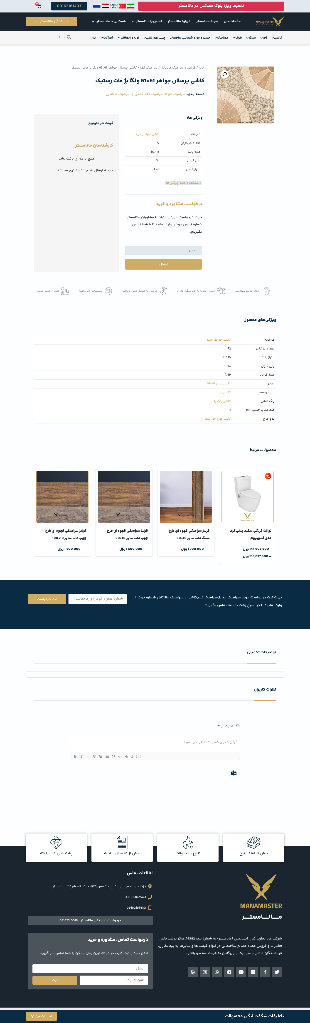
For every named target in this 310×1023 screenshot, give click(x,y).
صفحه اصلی (232, 21)
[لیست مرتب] (101, 756)
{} (132, 756)
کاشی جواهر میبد (147, 134)
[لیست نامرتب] (107, 756)
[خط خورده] (94, 756)
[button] (225, 74)
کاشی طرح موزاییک (217, 418)
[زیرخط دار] (88, 756)
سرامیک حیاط (175, 94)
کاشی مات (224, 392)
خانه (201, 67)
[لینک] (126, 756)
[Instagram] (205, 972)
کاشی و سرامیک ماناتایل (178, 67)
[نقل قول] (113, 756)
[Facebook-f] (265, 972)
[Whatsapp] (217, 972)
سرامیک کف (148, 67)
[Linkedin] (253, 972)
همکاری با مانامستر (111, 21)
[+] (138, 756)
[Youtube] (241, 972)
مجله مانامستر (207, 21)
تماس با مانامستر (149, 21)
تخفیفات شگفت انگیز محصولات (254, 1016)
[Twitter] (277, 972)
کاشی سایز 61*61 (219, 383)
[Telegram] (229, 972)
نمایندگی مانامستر (54, 21)
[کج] (82, 756)
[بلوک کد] (120, 756)
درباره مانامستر (179, 21)
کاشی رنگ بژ (222, 401)
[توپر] (75, 756)
